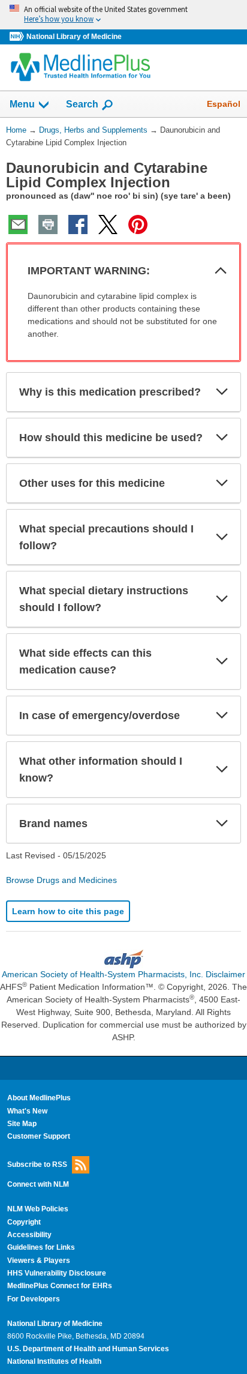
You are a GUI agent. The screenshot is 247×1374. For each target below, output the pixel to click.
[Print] (48, 224)
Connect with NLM (38, 1184)
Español (223, 104)
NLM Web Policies (37, 1209)
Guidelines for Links (41, 1247)
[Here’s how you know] (123, 14)
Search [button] (82, 103)
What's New (27, 1111)
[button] (221, 271)
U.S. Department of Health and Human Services (88, 1349)
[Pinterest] (138, 224)
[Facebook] (78, 224)
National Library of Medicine (74, 36)
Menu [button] (22, 104)
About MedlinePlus (39, 1098)
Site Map (22, 1123)
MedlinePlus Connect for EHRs (59, 1286)
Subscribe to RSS (37, 1164)
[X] (108, 224)
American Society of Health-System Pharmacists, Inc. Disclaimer (123, 974)
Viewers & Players (38, 1260)
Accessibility (29, 1235)
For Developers (33, 1299)
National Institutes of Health (54, 1361)
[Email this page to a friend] (18, 224)
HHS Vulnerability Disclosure (56, 1273)
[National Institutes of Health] (18, 37)
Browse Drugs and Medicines (61, 880)
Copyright (24, 1222)
